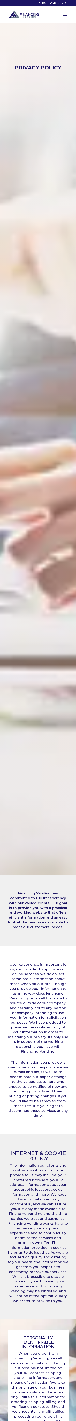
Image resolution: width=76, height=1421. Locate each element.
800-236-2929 (54, 3)
